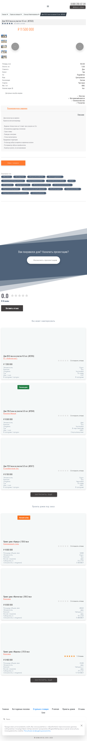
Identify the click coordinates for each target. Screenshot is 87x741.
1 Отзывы (80, 656)
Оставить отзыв (19, 23)
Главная (5, 709)
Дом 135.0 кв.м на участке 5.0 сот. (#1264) (18, 411)
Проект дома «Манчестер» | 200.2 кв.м (17, 596)
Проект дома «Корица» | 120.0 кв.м (16, 541)
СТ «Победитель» (10, 358)
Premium (55, 709)
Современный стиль (11, 544)
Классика (7, 599)
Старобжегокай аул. (11, 468)
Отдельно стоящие (41, 709)
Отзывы (81, 709)
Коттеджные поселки (21, 709)
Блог (43, 712)
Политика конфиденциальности (37, 731)
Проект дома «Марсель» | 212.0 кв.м (16, 651)
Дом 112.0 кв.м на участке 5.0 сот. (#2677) (18, 466)
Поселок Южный (9, 413)
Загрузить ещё (44, 494)
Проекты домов (69, 709)
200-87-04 (78, 4)
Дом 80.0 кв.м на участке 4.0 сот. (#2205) (18, 356)
